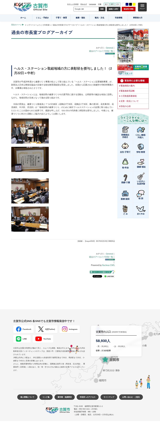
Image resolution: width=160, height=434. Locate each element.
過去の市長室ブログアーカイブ (65, 25)
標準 (112, 4)
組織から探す (113, 9)
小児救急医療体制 (129, 96)
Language (92, 4)
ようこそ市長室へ (44, 25)
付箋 (99, 4)
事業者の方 (137, 18)
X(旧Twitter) (50, 329)
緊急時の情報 (129, 9)
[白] (123, 4)
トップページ (30, 25)
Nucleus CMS (108, 265)
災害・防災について (130, 101)
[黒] (130, 4)
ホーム (23, 18)
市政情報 (118, 18)
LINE (25, 339)
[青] (127, 4)
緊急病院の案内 (128, 86)
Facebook (27, 329)
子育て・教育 (61, 18)
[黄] (134, 4)
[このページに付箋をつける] (102, 272)
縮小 (106, 4)
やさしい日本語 (72, 4)
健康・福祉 (80, 18)
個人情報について (27, 397)
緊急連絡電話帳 (128, 91)
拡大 (117, 4)
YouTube (47, 339)
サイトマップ (109, 397)
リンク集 (46, 397)
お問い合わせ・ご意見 (131, 397)
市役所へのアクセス (88, 397)
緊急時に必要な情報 (133, 80)
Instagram (73, 329)
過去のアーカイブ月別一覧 (101, 51)
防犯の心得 (126, 106)
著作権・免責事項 (65, 397)
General (109, 48)
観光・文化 (99, 18)
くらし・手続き (42, 18)
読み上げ (83, 4)
